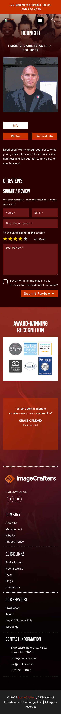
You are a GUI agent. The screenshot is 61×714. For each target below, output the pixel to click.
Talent (9, 614)
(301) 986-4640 (30, 9)
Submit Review (37, 293)
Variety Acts (35, 46)
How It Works (14, 568)
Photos (16, 136)
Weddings (12, 626)
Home (13, 46)
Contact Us (13, 587)
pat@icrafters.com (22, 664)
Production (12, 608)
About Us (11, 523)
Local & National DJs (19, 620)
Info (15, 125)
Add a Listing (14, 562)
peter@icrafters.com (24, 658)
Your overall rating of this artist (24, 232)
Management (14, 529)
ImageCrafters (27, 697)
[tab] (15, 125)
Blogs (9, 581)
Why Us (11, 535)
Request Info (44, 136)
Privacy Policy (15, 541)
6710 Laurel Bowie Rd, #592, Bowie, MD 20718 (29, 650)
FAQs (9, 575)
